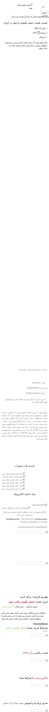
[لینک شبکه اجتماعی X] (27, 1)
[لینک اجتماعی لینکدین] (24, 1)
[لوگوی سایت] (24, 6)
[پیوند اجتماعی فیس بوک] (29, 1)
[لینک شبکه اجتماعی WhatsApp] (22, 1)
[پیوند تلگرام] (19, 1)
